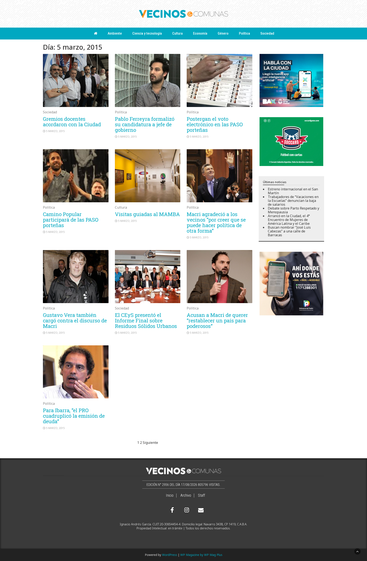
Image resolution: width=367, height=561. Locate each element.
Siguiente (150, 442)
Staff (201, 495)
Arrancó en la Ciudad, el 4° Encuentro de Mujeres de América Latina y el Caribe (289, 220)
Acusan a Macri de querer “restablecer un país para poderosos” (217, 320)
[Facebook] (172, 510)
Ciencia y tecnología (147, 33)
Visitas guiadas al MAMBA (147, 214)
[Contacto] (200, 510)
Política (244, 33)
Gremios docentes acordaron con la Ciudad (72, 121)
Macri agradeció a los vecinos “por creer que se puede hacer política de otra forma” (216, 222)
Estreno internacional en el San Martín (293, 191)
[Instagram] (186, 510)
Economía (200, 33)
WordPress (169, 555)
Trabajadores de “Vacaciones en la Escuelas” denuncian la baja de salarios (293, 200)
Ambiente (115, 33)
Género (223, 33)
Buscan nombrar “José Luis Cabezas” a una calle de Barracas (289, 231)
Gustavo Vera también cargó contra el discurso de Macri (75, 320)
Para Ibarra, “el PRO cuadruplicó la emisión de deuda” (74, 416)
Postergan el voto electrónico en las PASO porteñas (215, 124)
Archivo (185, 495)
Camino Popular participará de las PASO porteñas (70, 220)
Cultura (177, 33)
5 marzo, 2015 (55, 131)
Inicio (170, 495)
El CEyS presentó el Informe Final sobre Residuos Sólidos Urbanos (146, 320)
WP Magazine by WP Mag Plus (201, 555)
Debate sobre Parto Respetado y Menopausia (293, 210)
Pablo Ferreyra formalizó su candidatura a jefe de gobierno (144, 124)
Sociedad (267, 33)
